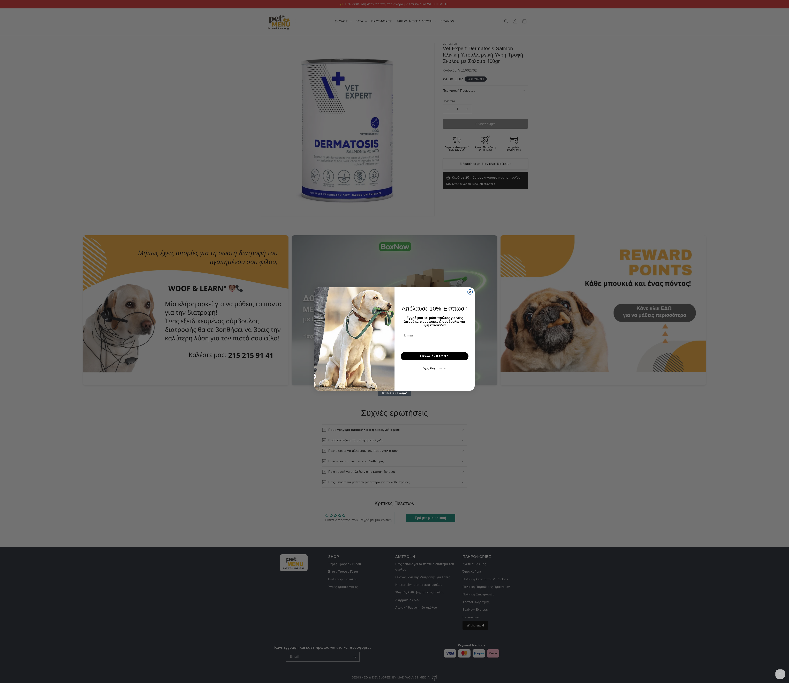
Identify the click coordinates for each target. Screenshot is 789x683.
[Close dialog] (470, 291)
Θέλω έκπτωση (434, 356)
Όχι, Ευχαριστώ (434, 368)
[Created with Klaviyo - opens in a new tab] (394, 393)
